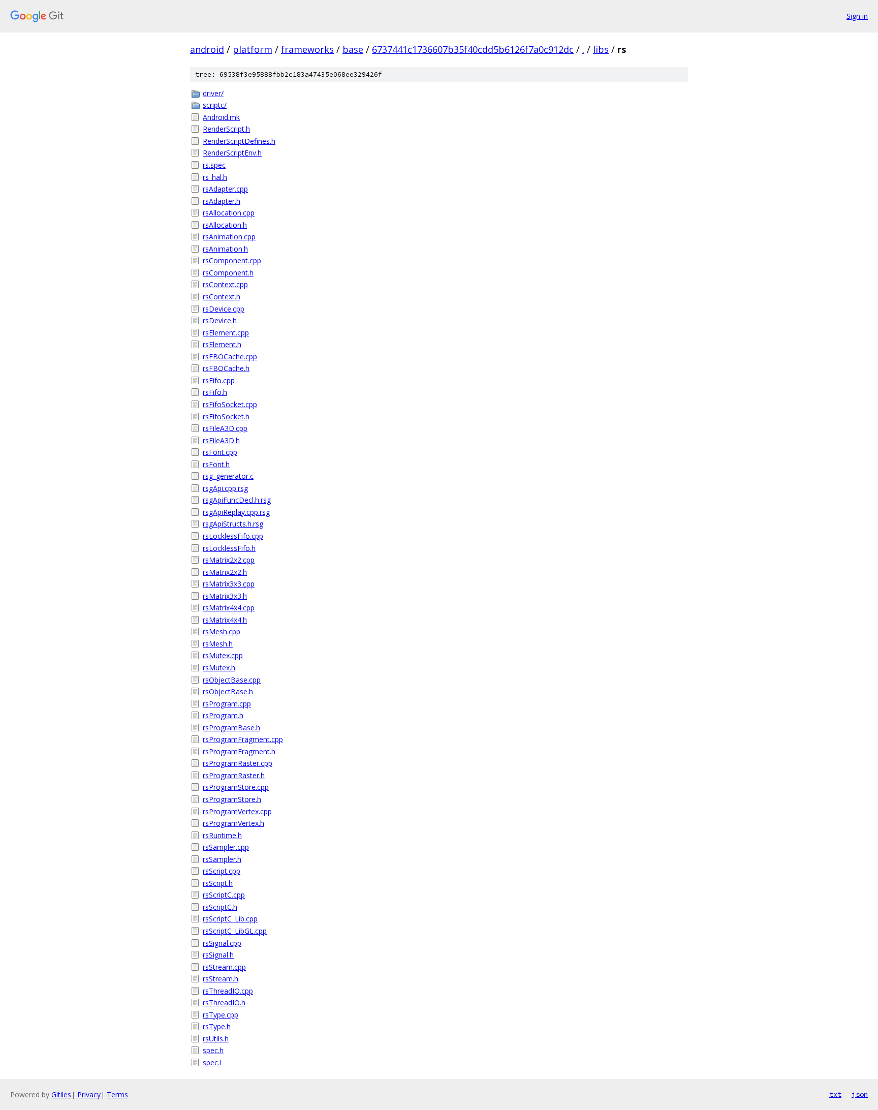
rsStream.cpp (224, 967)
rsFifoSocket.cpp (230, 404)
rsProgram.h (223, 715)
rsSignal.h (218, 955)
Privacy (89, 1094)
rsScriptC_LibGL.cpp (235, 931)
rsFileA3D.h (221, 440)
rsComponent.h (228, 273)
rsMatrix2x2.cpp (229, 560)
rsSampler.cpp (226, 847)
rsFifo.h (215, 392)
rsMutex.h (219, 667)
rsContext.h (221, 296)
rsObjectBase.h (228, 691)
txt (835, 1094)
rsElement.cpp (226, 332)
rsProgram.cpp (227, 703)
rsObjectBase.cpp (232, 680)
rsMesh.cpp (221, 631)
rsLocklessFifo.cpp (233, 536)
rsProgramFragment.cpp (243, 739)
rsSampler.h (222, 859)
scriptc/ (215, 105)
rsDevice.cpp (223, 309)
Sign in (857, 16)
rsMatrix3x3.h (225, 596)
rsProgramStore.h (232, 799)
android (207, 49)
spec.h (213, 1050)
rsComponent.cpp (232, 260)
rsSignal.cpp (222, 943)
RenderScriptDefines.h (239, 141)
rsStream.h (220, 978)
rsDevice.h (220, 320)
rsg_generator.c (228, 476)
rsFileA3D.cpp (225, 428)
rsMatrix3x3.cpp (229, 584)
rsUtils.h (216, 1038)
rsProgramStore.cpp (236, 787)
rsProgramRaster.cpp (237, 763)
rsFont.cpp (220, 452)
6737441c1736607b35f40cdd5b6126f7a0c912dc (473, 49)
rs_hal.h (215, 177)
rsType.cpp (220, 1015)
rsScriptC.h (220, 907)
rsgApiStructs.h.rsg (233, 524)
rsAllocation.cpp (229, 213)
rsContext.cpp (225, 284)
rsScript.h (218, 883)
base (352, 49)
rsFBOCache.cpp (230, 356)
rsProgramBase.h (231, 727)
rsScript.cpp (221, 871)
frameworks (307, 49)
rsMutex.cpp (223, 655)
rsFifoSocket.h (226, 416)
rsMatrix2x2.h (225, 572)
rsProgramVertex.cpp (237, 811)
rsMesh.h (218, 644)
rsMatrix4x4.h (225, 620)
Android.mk (221, 117)
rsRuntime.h (222, 835)
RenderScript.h (226, 129)
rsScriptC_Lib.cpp (230, 918)
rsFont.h (216, 464)
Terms (117, 1094)
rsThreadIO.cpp (228, 991)
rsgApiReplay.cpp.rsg (236, 512)
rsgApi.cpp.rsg (225, 488)
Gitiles (61, 1094)
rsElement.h (222, 344)
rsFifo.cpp (219, 380)
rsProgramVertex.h (233, 823)
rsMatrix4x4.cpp (229, 607)
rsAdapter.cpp (225, 189)
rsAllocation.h (225, 225)
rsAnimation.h (225, 249)
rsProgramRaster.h (234, 775)
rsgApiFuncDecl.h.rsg (237, 500)
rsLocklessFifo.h (229, 548)
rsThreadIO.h (224, 1002)
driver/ (213, 93)
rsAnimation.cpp (229, 236)
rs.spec (214, 165)
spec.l (212, 1062)
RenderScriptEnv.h (232, 153)
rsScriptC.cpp (224, 895)
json (860, 1094)
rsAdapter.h (221, 201)
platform (252, 49)
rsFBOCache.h (226, 368)
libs (601, 49)
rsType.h (217, 1026)
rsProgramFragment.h (239, 751)
